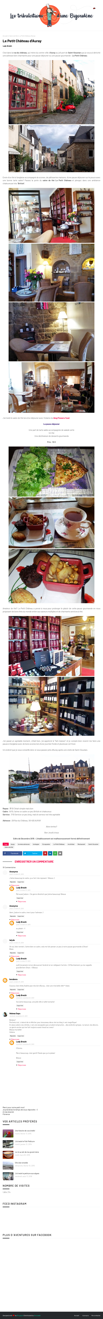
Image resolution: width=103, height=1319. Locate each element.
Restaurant (81, 844)
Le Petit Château (58, 844)
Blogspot (20, 1315)
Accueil (5, 36)
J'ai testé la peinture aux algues (27, 1173)
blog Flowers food (61, 418)
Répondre (13, 882)
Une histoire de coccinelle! (25, 1131)
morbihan (71, 844)
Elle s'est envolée (21, 1163)
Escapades (46, 844)
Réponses (15, 885)
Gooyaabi (37, 1315)
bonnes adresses (24, 844)
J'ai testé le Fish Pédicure (25, 1141)
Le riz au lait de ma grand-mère (27, 1152)
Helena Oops (14, 1013)
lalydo (12, 940)
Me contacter (95, 1315)
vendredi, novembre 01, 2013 (25, 998)
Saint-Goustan (93, 844)
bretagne (36, 844)
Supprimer (21, 882)
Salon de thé (13, 36)
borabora (13, 979)
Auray (13, 844)
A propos (85, 1315)
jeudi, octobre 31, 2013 (17, 874)
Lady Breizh (7, 46)
